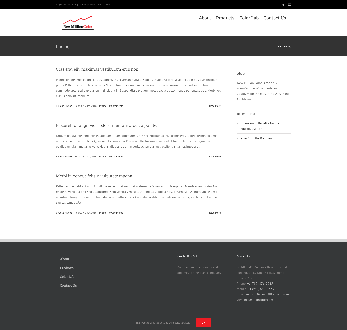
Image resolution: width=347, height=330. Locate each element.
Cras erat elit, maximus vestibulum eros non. (97, 69)
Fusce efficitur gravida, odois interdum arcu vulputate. (106, 125)
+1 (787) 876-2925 (260, 283)
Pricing (103, 106)
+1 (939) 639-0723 (261, 289)
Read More (215, 106)
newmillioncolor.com (258, 300)
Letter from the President (256, 138)
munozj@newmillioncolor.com (94, 4)
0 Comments (116, 106)
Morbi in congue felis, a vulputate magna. (94, 175)
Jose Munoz (65, 106)
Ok (204, 322)
